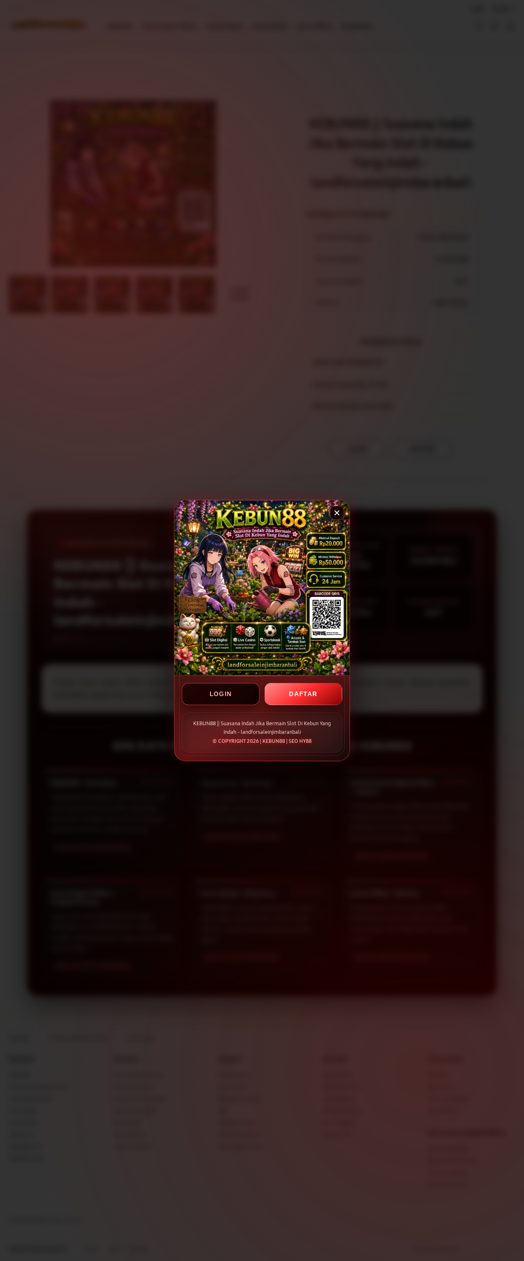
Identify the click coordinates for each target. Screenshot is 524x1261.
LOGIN (221, 693)
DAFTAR (303, 693)
